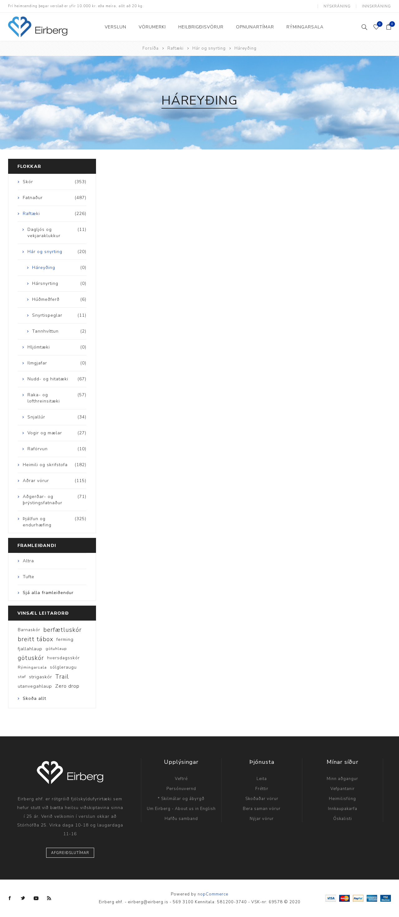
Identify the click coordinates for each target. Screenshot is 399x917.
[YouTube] (36, 898)
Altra (28, 561)
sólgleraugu (63, 667)
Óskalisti (342, 819)
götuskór (31, 658)
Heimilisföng (342, 799)
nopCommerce (213, 894)
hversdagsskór (63, 658)
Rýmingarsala (32, 667)
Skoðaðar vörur (261, 799)
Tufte (28, 577)
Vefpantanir (342, 789)
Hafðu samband (181, 819)
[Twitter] (23, 898)
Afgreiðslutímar (70, 853)
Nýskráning (337, 6)
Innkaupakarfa (342, 809)
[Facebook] (10, 898)
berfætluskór (62, 630)
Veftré (181, 779)
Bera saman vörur (262, 809)
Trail (62, 677)
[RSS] (49, 898)
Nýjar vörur (262, 819)
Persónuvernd (181, 789)
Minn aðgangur (342, 779)
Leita (262, 779)
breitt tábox (35, 639)
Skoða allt (34, 698)
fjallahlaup (30, 649)
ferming (65, 639)
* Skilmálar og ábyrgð (181, 799)
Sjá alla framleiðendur (48, 593)
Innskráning (376, 6)
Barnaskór (29, 630)
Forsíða (150, 48)
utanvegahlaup (35, 686)
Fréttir (261, 789)
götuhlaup (56, 648)
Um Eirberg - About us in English (181, 809)
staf (22, 677)
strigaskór (40, 677)
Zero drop (67, 686)
